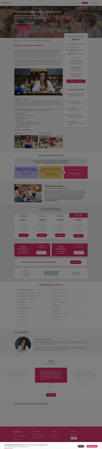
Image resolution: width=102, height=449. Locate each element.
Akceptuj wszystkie (92, 446)
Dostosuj (81, 446)
